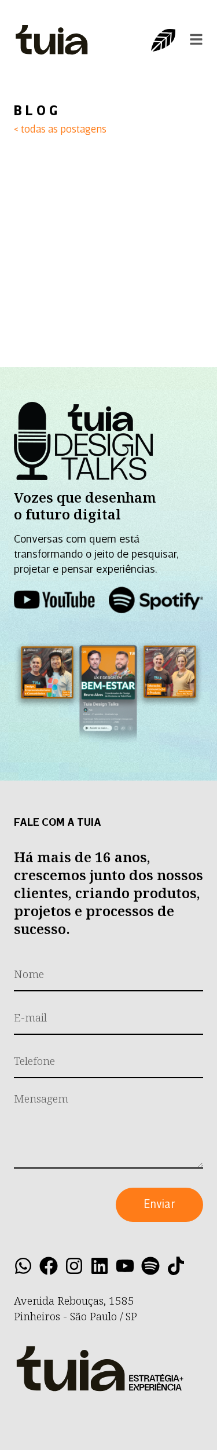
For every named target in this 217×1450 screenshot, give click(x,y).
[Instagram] (74, 1266)
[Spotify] (150, 1266)
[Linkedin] (99, 1266)
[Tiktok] (176, 1266)
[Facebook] (48, 1266)
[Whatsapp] (23, 1266)
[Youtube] (125, 1266)
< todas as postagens (60, 130)
